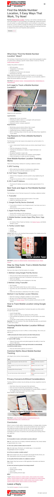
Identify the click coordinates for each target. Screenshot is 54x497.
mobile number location (13, 62)
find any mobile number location (15, 480)
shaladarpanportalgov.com (14, 419)
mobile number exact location (31, 480)
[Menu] (44, 4)
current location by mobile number (20, 478)
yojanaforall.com (25, 419)
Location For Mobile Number (20, 260)
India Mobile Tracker (18, 80)
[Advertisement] (27, 42)
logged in (16, 487)
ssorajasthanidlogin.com (33, 418)
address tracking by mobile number (20, 476)
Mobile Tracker (36, 222)
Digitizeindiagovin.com (33, 260)
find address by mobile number (37, 478)
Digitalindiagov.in (40, 80)
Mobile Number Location (18, 20)
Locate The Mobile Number (20, 418)
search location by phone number (28, 481)
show (14, 30)
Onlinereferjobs (11, 82)
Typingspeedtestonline (29, 80)
